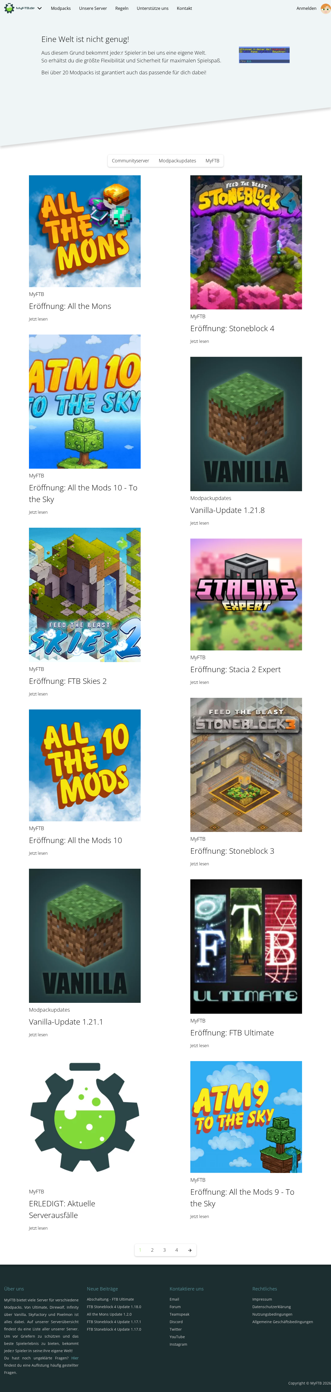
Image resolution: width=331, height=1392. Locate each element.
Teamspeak (179, 1314)
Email (174, 1299)
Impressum (262, 1299)
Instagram (178, 1344)
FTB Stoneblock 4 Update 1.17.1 (114, 1321)
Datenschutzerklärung (271, 1306)
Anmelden (308, 8)
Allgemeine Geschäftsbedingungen (282, 1321)
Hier (75, 1357)
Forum (175, 1306)
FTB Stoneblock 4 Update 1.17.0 (114, 1329)
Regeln (122, 8)
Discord (176, 1321)
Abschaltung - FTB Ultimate (110, 1299)
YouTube (177, 1336)
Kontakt (184, 8)
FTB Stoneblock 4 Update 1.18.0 (114, 1306)
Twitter (176, 1329)
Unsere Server (93, 8)
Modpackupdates (177, 160)
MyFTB (212, 160)
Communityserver (130, 160)
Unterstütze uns (153, 8)
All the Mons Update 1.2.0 (109, 1314)
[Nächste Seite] (189, 1250)
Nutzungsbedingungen (272, 1314)
